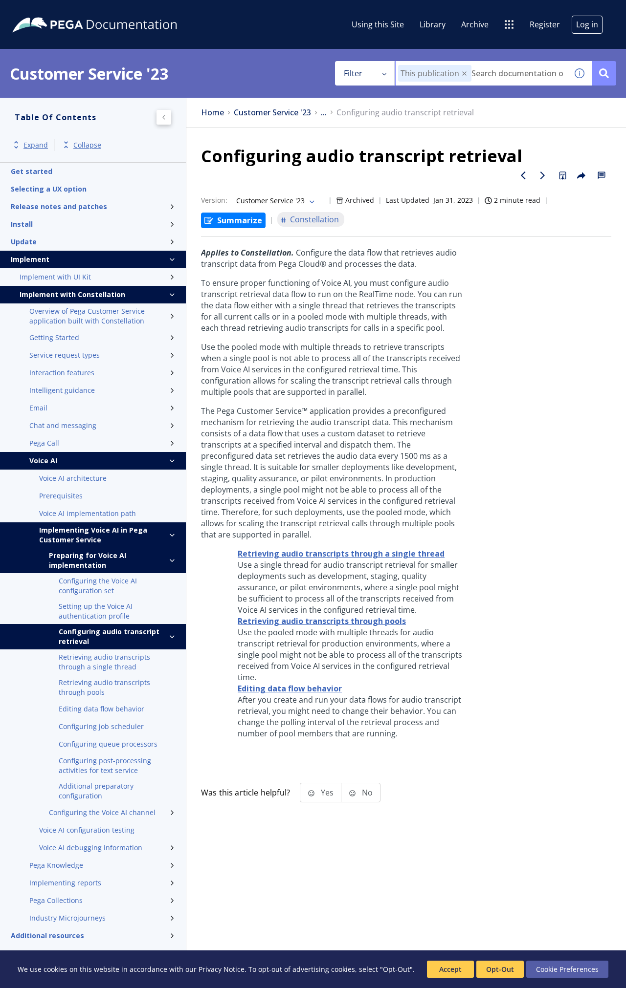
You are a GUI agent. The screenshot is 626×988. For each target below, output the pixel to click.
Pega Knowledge (56, 865)
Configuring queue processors (108, 744)
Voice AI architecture (73, 478)
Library (433, 24)
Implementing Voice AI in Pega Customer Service (93, 534)
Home (212, 112)
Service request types (64, 355)
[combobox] (481, 73)
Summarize (239, 220)
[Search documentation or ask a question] (604, 73)
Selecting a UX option (49, 188)
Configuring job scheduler (101, 726)
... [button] (324, 112)
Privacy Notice (222, 969)
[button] (464, 73)
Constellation (314, 219)
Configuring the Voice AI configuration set (98, 585)
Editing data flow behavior (101, 708)
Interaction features (61, 372)
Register (545, 24)
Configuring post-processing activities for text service (105, 765)
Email (38, 407)
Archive (475, 24)
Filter (353, 73)
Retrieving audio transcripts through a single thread (104, 661)
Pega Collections (56, 900)
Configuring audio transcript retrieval (109, 636)
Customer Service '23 (272, 112)
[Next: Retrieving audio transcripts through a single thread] (543, 175)
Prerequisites (61, 495)
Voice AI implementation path (87, 513)
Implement (30, 259)
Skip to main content (43, 11)
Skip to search (118, 11)
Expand (35, 145)
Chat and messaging (62, 425)
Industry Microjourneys (67, 918)
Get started (31, 171)
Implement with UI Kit (55, 276)
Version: (214, 200)
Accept (450, 969)
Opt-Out (500, 969)
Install (22, 224)
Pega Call (44, 443)
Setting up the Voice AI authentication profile (96, 611)
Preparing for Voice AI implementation (87, 560)
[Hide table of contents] (163, 117)
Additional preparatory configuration (96, 790)
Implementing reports (65, 882)
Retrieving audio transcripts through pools (104, 687)
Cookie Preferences (567, 969)
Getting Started (54, 337)
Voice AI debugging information (90, 847)
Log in (587, 24)
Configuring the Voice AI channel (102, 812)
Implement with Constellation (72, 294)
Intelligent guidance (62, 390)
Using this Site (378, 24)
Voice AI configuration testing (86, 830)
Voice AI (43, 460)
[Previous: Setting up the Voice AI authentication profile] (523, 175)
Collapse (87, 145)
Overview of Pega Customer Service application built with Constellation (87, 315)
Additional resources (47, 935)
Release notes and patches (59, 206)
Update (24, 241)
